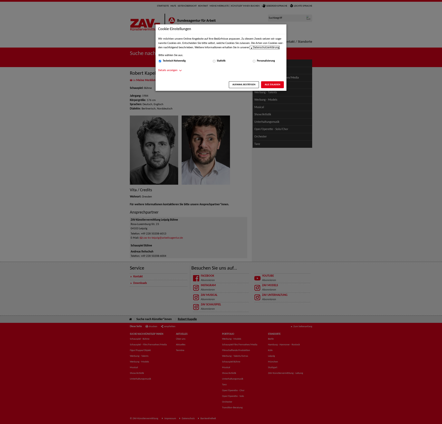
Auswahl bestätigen (243, 84)
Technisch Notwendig (174, 61)
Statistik (221, 61)
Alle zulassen (272, 84)
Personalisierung (266, 61)
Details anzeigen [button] (167, 70)
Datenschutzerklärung (266, 47)
